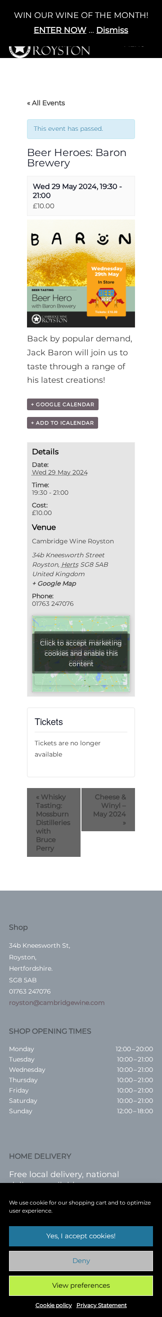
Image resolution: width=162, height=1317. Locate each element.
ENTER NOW (60, 30)
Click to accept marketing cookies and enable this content (81, 653)
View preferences (81, 1285)
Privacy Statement (101, 1305)
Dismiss (112, 30)
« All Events (46, 103)
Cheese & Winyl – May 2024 (109, 810)
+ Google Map (54, 583)
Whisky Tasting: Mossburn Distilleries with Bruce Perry (53, 822)
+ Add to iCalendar (62, 423)
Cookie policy (54, 1305)
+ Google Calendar (62, 404)
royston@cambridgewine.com (57, 1002)
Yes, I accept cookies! (81, 1236)
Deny (81, 1260)
